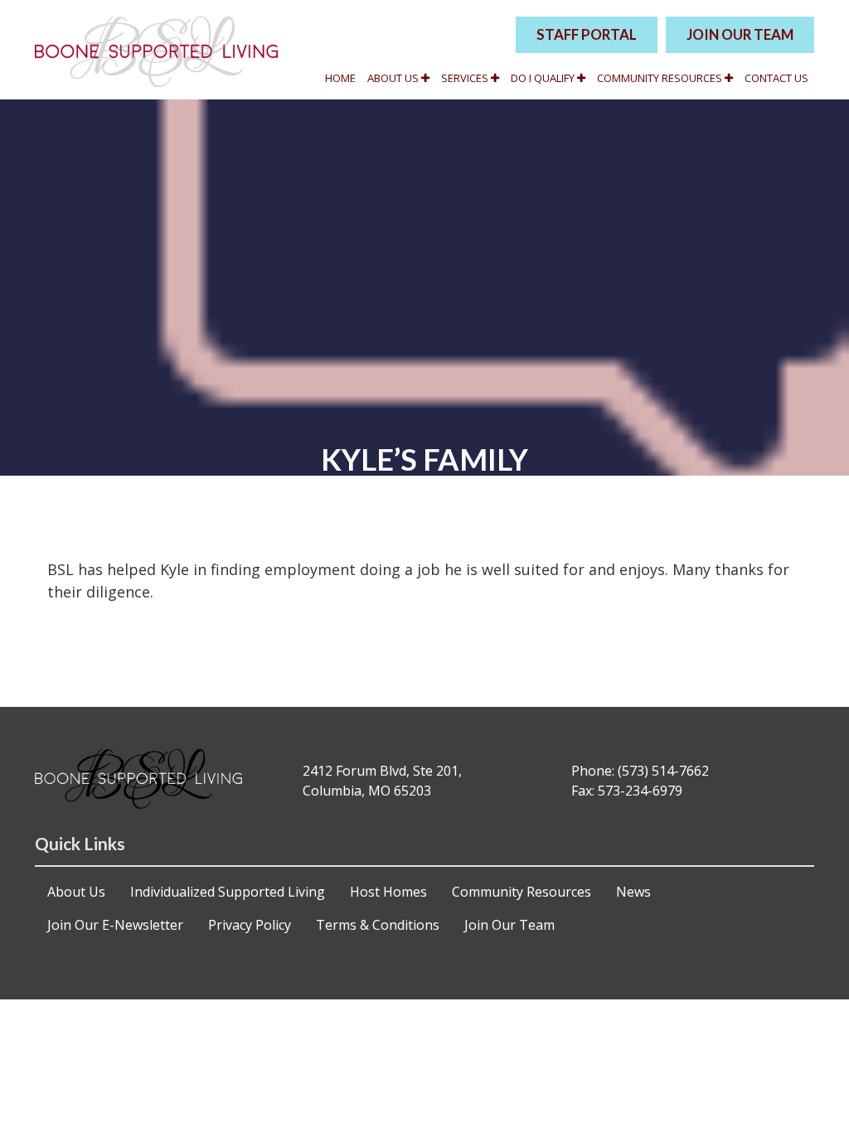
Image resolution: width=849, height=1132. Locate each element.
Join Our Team (509, 925)
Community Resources (661, 77)
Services (466, 77)
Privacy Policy (249, 925)
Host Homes (388, 892)
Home (340, 77)
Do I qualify (544, 77)
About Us (394, 77)
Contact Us (776, 77)
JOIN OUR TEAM (739, 34)
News (633, 892)
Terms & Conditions (377, 925)
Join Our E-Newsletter (115, 925)
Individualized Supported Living (227, 892)
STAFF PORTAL (586, 34)
